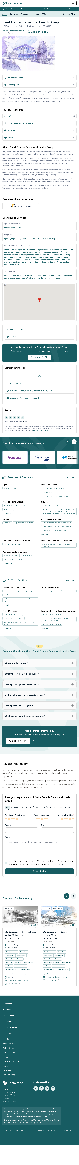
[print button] (63, 14)
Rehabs (12, 9)
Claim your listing (8, 1075)
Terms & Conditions (57, 1130)
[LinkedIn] (53, 1088)
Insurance (14, 14)
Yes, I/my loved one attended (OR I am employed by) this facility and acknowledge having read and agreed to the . (41, 863)
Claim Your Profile (39, 357)
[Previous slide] (67, 441)
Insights (5, 1066)
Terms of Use (57, 864)
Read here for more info (41, 430)
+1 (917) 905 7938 (9, 1102)
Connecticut (25, 9)
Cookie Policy (71, 1130)
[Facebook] (35, 1088)
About (4, 14)
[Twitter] (47, 1088)
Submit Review (39, 871)
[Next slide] (74, 441)
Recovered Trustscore (10, 1061)
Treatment (25, 14)
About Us (5, 1039)
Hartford (38, 9)
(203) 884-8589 (19, 741)
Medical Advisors (8, 1052)
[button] (9, 33)
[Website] (39, 376)
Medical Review (8, 1048)
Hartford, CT (16, 95)
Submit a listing (8, 1070)
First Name (9, 825)
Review (7, 837)
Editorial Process (8, 1044)
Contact (5, 1057)
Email (43, 825)
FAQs (44, 14)
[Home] (3, 9)
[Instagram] (41, 1088)
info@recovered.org (9, 1099)
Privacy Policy (43, 1130)
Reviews (35, 14)
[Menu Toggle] (73, 3)
